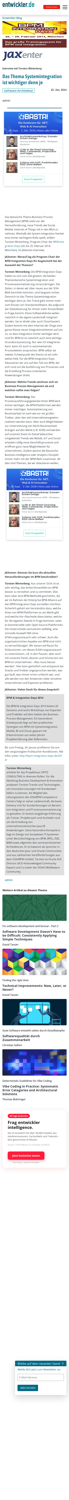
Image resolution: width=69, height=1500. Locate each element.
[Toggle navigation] (19, 7)
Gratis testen (51, 7)
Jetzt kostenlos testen (26, 1155)
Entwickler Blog (12, 18)
